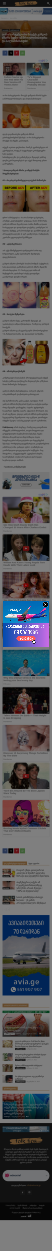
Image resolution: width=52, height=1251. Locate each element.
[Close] (45, 604)
